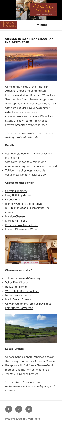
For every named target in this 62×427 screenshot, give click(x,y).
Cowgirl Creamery (16, 191)
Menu (43, 24)
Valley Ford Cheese (17, 282)
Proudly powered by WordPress (22, 418)
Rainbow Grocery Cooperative (23, 203)
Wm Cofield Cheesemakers (22, 291)
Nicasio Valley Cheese (18, 295)
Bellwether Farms (16, 286)
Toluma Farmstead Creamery (22, 278)
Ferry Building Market (18, 195)
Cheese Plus (12, 199)
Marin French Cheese (18, 299)
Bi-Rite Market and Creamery (23, 207)
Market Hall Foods (16, 220)
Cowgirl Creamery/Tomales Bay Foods (28, 303)
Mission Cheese (15, 216)
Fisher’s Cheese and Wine (21, 229)
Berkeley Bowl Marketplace (21, 225)
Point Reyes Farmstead (19, 308)
